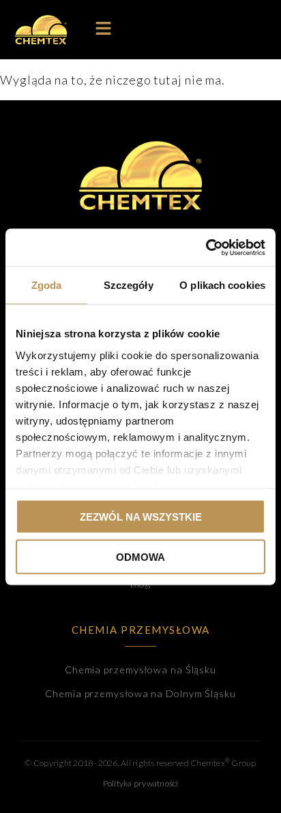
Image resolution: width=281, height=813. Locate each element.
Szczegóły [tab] (128, 285)
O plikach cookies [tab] (222, 285)
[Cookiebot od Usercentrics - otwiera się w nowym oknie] (205, 247)
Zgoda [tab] (46, 285)
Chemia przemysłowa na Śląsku (140, 669)
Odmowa (140, 556)
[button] (103, 29)
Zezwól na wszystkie (141, 517)
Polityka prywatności (141, 783)
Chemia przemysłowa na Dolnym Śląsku (140, 693)
